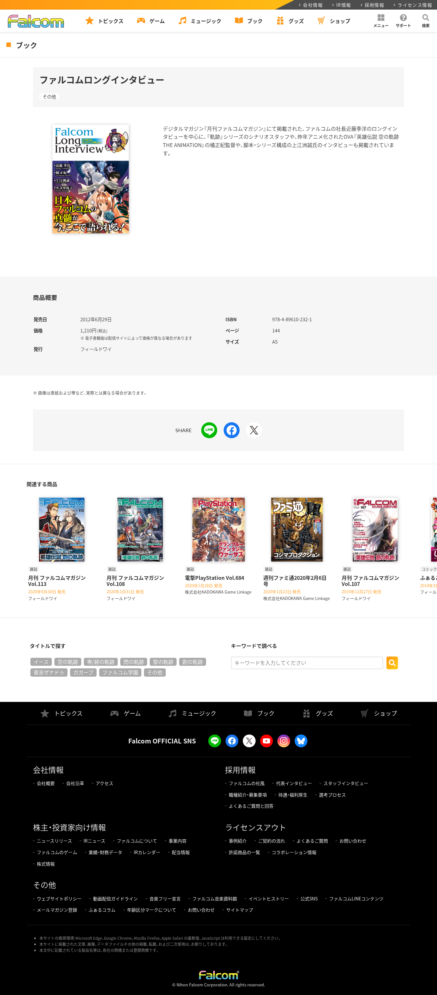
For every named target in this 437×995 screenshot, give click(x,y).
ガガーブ (83, 672)
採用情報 (375, 5)
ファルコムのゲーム (57, 852)
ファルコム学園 (120, 672)
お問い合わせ (352, 840)
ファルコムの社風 (247, 783)
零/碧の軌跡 (101, 661)
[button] (381, 21)
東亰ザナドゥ (49, 672)
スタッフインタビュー (345, 783)
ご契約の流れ (271, 840)
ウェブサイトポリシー (59, 898)
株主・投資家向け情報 (69, 827)
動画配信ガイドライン (115, 898)
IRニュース (94, 840)
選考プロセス (332, 794)
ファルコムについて (137, 840)
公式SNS (309, 898)
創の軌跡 (192, 661)
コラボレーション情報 (294, 852)
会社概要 (46, 783)
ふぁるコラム (102, 909)
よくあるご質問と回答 (251, 806)
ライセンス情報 (415, 5)
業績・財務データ (105, 852)
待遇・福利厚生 (292, 794)
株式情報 (46, 863)
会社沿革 (75, 783)
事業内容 (178, 840)
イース (41, 661)
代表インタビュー (294, 783)
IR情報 (343, 5)
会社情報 (313, 5)
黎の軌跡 (163, 661)
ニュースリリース (54, 840)
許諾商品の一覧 (244, 852)
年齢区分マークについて (151, 909)
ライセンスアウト (255, 827)
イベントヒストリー (269, 898)
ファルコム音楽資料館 (214, 898)
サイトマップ (239, 909)
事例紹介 (238, 840)
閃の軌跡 (133, 661)
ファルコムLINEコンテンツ (356, 898)
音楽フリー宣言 (165, 898)
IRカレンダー (147, 852)
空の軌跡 (68, 661)
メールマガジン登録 (57, 909)
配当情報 (181, 852)
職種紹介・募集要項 (248, 794)
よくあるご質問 (312, 840)
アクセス (104, 783)
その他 (49, 96)
